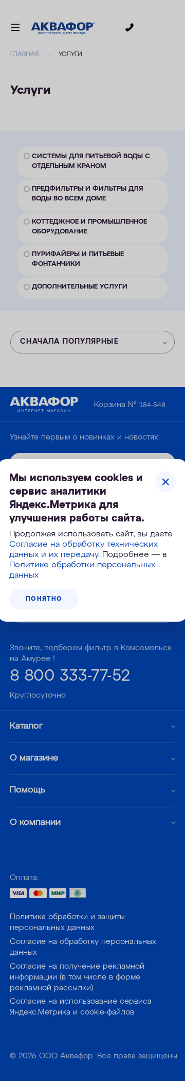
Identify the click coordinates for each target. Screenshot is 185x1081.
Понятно (44, 599)
